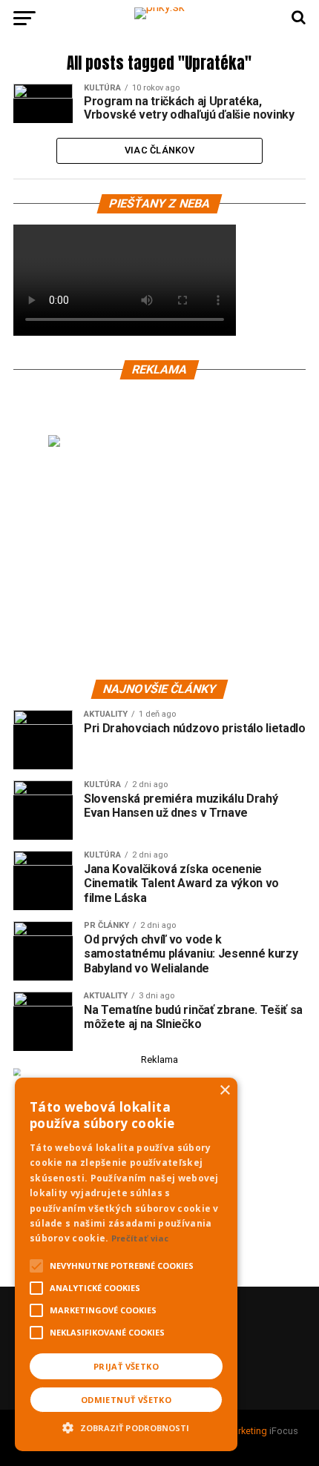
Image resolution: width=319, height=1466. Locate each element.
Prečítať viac (140, 1238)
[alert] (126, 1264)
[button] (126, 1426)
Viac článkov (159, 150)
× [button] (224, 1090)
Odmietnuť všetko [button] (126, 1399)
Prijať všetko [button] (126, 1366)
